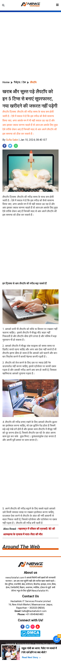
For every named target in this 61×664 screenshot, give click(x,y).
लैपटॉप (33, 82)
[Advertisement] (30, 42)
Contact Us (30, 596)
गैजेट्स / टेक (20, 82)
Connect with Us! (30, 620)
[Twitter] (28, 627)
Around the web (21, 547)
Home (6, 82)
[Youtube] (38, 627)
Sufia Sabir (12, 139)
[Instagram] (33, 627)
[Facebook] (22, 627)
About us (30, 572)
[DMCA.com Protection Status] (30, 633)
